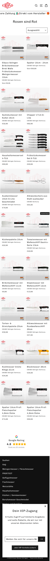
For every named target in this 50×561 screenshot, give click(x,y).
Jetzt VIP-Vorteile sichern (25, 548)
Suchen (5, 460)
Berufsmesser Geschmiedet (15, 499)
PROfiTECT (7, 473)
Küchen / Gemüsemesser (14, 495)
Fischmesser (8, 482)
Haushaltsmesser (10, 491)
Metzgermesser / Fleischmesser (18, 469)
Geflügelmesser (9, 478)
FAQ (4, 465)
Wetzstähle (7, 486)
